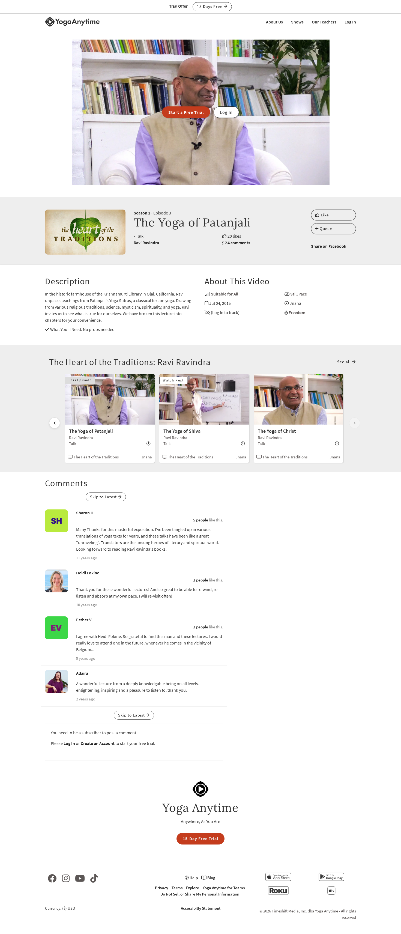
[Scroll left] (54, 422)
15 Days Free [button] (210, 6)
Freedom (297, 312)
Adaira (82, 673)
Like (324, 214)
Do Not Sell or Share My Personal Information (199, 894)
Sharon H (85, 512)
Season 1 (142, 213)
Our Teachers (324, 22)
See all (344, 361)
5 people (200, 520)
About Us (274, 22)
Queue (325, 228)
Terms (177, 887)
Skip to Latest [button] (104, 496)
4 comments (239, 242)
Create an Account (98, 743)
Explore (192, 887)
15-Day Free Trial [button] (200, 838)
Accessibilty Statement (200, 908)
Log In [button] (226, 112)
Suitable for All (224, 294)
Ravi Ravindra (146, 242)
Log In (350, 22)
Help (193, 877)
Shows (297, 22)
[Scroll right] (354, 422)
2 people (200, 580)
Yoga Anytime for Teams (224, 887)
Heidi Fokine (87, 572)
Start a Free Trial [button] (186, 112)
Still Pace (298, 294)
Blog (211, 877)
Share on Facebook (328, 246)
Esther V (84, 619)
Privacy (161, 887)
